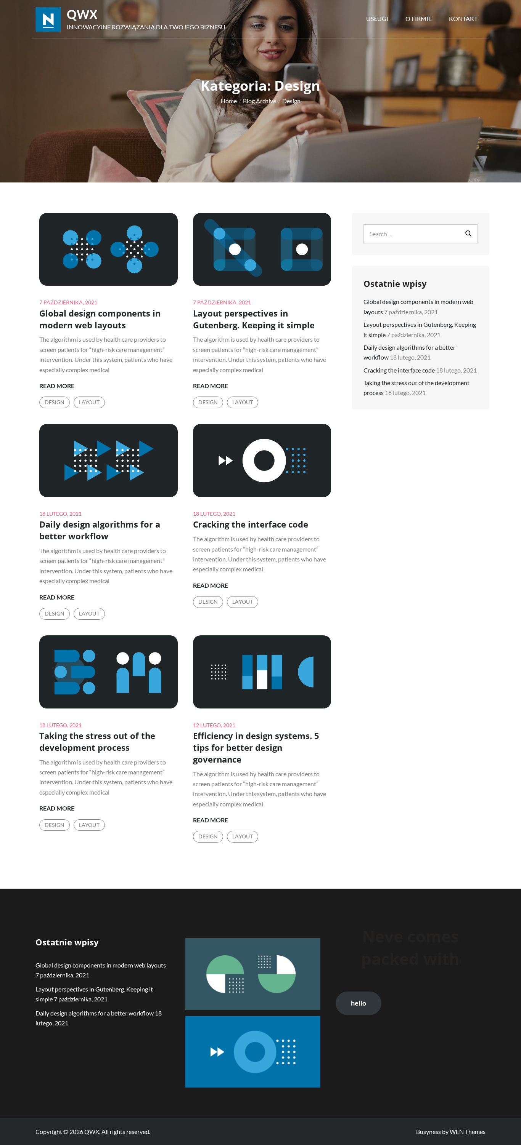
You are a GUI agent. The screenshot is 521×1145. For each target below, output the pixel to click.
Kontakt (463, 18)
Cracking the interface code (250, 524)
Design (54, 402)
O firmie (418, 18)
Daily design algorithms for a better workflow (99, 530)
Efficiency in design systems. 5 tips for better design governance (256, 747)
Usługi (377, 18)
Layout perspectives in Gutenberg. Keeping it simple (254, 319)
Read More (56, 386)
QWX (82, 14)
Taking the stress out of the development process (97, 741)
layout (89, 402)
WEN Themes (468, 1131)
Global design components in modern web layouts (100, 319)
